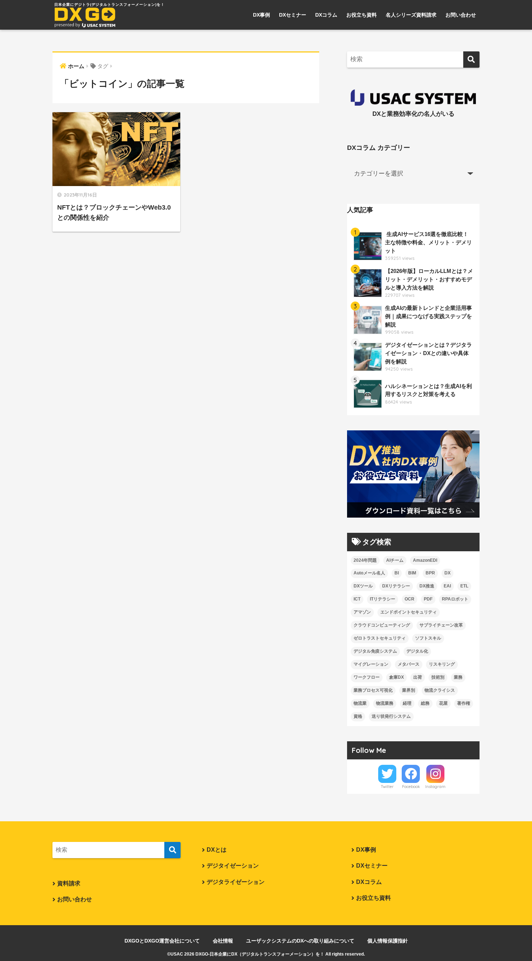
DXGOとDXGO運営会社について (162, 941)
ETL (464, 586)
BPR (430, 573)
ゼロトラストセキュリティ (380, 638)
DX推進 (426, 586)
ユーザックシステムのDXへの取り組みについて (300, 941)
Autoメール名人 (369, 573)
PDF (428, 599)
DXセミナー (292, 15)
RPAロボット (455, 599)
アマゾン (362, 612)
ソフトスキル (428, 638)
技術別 (437, 677)
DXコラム (326, 15)
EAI (447, 586)
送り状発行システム (391, 716)
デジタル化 (417, 651)
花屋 (443, 703)
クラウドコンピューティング (382, 625)
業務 (458, 677)
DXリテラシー (396, 586)
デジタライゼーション (236, 882)
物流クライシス (440, 690)
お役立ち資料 (361, 15)
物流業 (360, 703)
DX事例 (261, 15)
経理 (407, 703)
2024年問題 (365, 560)
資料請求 (68, 883)
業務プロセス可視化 (373, 690)
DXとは (217, 850)
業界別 (408, 690)
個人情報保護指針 (387, 941)
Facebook (411, 786)
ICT (357, 599)
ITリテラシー (382, 599)
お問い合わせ (461, 15)
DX (447, 573)
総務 (425, 703)
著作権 (463, 703)
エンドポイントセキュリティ (408, 612)
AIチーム (395, 560)
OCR (409, 599)
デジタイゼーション (233, 866)
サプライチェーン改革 (441, 625)
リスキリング (442, 664)
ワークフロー (367, 677)
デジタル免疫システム (375, 651)
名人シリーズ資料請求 (411, 15)
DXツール (363, 586)
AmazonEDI (425, 560)
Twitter (387, 786)
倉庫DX (396, 677)
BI (396, 573)
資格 (358, 716)
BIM (412, 573)
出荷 (417, 677)
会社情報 (223, 941)
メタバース (408, 664)
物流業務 (384, 703)
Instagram (435, 786)
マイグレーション (371, 664)
